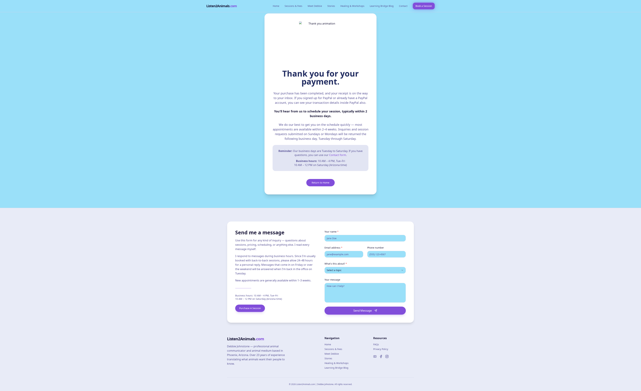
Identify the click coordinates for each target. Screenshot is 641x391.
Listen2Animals (221, 6)
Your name (332, 231)
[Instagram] (387, 356)
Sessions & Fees (293, 6)
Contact (403, 6)
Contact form (337, 155)
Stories (331, 6)
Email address (333, 247)
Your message (332, 279)
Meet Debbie (315, 6)
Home (276, 6)
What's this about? (336, 263)
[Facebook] (381, 356)
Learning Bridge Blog (382, 6)
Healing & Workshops (352, 6)
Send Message (362, 310)
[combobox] (365, 270)
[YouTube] (375, 356)
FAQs (376, 344)
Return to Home (320, 182)
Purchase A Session (250, 308)
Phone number (375, 247)
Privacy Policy (380, 349)
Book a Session (423, 6)
